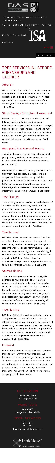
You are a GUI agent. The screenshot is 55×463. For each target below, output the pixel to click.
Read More (9, 107)
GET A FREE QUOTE (45, 55)
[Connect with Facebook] (24, 423)
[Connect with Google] (30, 423)
